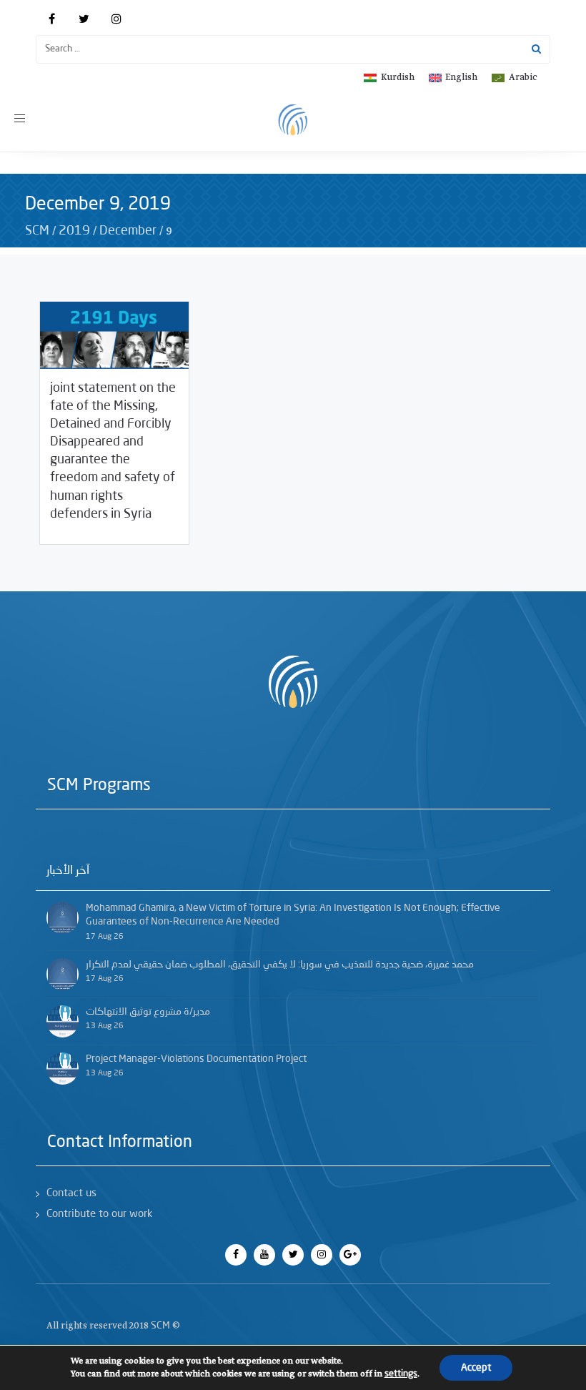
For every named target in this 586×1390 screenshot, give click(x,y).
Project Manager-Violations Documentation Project (196, 1059)
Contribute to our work (99, 1214)
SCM (37, 231)
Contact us (71, 1193)
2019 (74, 231)
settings (400, 1374)
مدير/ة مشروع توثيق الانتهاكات (148, 1012)
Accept (476, 1368)
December (128, 231)
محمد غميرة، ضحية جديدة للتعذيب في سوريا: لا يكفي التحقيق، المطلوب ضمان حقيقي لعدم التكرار (280, 965)
